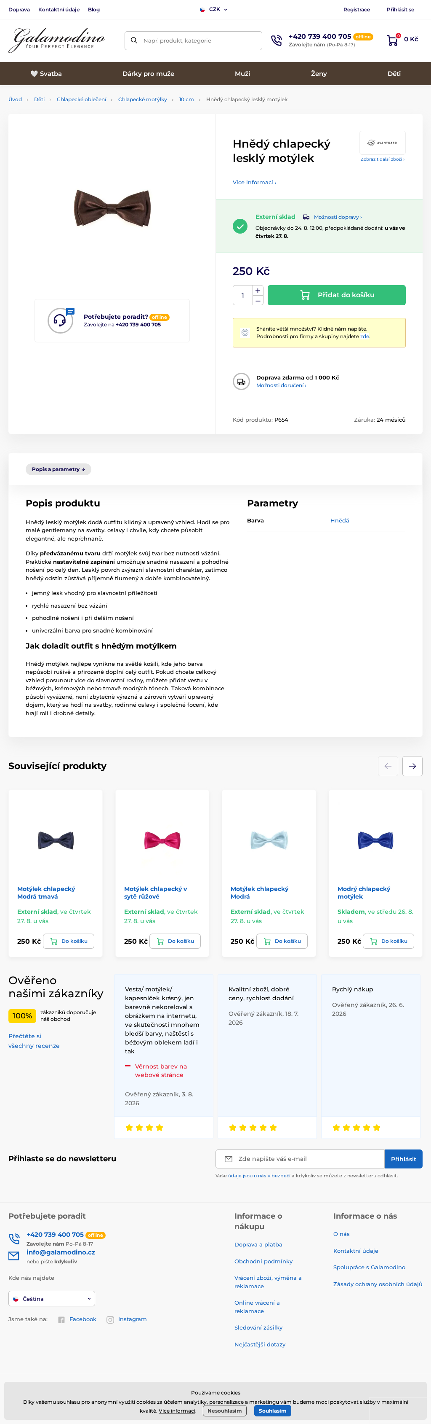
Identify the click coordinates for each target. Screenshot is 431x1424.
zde (364, 336)
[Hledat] (134, 40)
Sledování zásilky (258, 1327)
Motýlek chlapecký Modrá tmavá (46, 892)
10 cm (186, 99)
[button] (412, 766)
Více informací (177, 1411)
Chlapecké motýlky (142, 99)
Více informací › (255, 182)
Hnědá (339, 520)
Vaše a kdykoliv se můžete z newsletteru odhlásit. (307, 1176)
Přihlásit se (400, 9)
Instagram (132, 1319)
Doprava (19, 9)
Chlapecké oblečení (81, 99)
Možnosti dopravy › (338, 217)
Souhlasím (273, 1411)
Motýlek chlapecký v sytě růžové (155, 892)
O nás (341, 1233)
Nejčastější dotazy (259, 1344)
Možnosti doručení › (281, 385)
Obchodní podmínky (263, 1261)
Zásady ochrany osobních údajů (378, 1284)
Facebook (82, 1319)
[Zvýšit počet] (258, 290)
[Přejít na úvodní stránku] (56, 40)
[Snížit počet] (258, 300)
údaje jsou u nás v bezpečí (259, 1176)
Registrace (356, 9)
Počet (243, 295)
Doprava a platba (258, 1244)
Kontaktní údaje (59, 9)
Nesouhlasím (225, 1411)
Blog (94, 9)
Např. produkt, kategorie (177, 40)
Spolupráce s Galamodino (369, 1267)
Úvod (15, 99)
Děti (39, 99)
